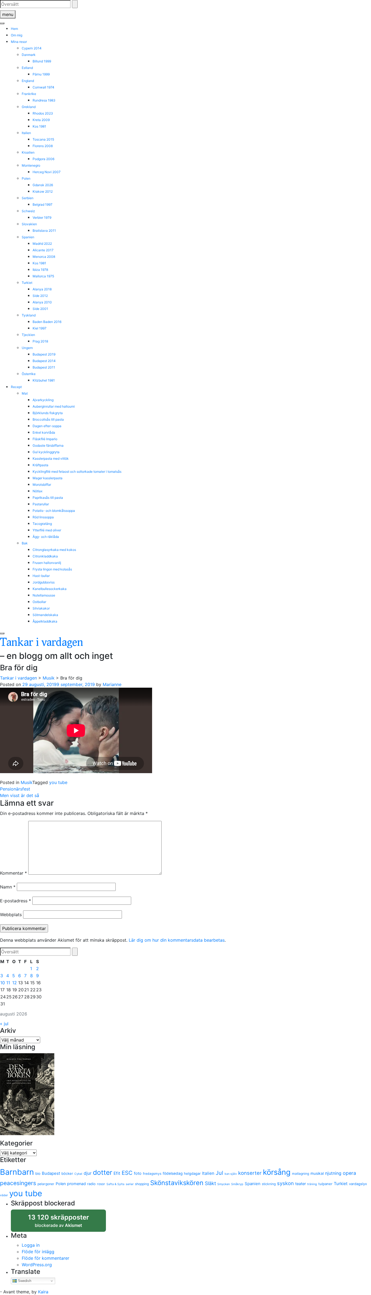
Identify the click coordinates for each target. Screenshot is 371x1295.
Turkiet (27, 283)
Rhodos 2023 (43, 113)
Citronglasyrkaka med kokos (54, 550)
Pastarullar (41, 504)
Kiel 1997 (39, 328)
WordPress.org (37, 1264)
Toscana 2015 (43, 139)
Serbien (27, 198)
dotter (102, 1172)
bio (37, 1173)
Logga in (31, 1245)
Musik (26, 782)
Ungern (27, 348)
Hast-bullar (41, 576)
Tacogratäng (42, 524)
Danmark (29, 55)
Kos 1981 (39, 126)
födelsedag (173, 1173)
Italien (26, 133)
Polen (26, 178)
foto (138, 1173)
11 (8, 982)
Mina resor (19, 42)
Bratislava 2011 (44, 230)
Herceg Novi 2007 (47, 172)
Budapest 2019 (44, 354)
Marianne (112, 684)
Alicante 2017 (43, 250)
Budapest (51, 1173)
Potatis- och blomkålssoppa (54, 511)
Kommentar (13, 873)
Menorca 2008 (44, 257)
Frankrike (29, 94)
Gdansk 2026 (43, 185)
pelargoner (45, 1184)
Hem (14, 29)
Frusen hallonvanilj (47, 563)
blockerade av (63, 1222)
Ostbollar (39, 602)
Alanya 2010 (42, 302)
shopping (142, 1184)
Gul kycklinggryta (46, 452)
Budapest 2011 (44, 367)
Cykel (78, 1174)
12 (14, 982)
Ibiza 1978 (40, 270)
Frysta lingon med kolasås (52, 569)
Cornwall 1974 (43, 87)
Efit (117, 1173)
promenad (76, 1183)
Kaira (43, 1291)
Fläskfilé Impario (45, 439)
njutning (333, 1173)
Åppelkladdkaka (45, 621)
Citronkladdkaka (45, 556)
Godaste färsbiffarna (48, 445)
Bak (25, 543)
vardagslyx (358, 1184)
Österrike (29, 374)
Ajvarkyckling (43, 400)
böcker (67, 1173)
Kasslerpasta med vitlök (51, 458)
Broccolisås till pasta (48, 419)
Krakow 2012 (43, 191)
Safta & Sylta (115, 1184)
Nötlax (37, 491)
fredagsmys (152, 1174)
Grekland (29, 107)
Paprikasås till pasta (48, 498)
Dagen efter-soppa (47, 426)
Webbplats (11, 914)
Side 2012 (40, 296)
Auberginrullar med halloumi (54, 406)
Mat (25, 393)
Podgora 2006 (43, 159)
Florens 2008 (43, 146)
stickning (269, 1184)
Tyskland (29, 315)
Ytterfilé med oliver (47, 530)
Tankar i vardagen (41, 641)
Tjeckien (28, 335)
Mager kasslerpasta (47, 478)
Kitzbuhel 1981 (44, 380)
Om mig (16, 35)
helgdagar (192, 1173)
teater (300, 1183)
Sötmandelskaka (45, 615)
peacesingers (18, 1183)
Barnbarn (17, 1172)
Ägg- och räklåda (46, 537)
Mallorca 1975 (43, 276)
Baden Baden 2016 (47, 322)
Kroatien (28, 152)
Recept (16, 387)
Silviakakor (41, 608)
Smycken (223, 1184)
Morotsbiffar (42, 485)
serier (130, 1184)
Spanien (28, 237)
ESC (127, 1172)
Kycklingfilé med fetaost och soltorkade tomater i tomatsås (77, 471)
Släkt (210, 1183)
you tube (58, 782)
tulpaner (325, 1184)
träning (312, 1184)
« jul (4, 1023)
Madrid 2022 (42, 244)
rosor (101, 1184)
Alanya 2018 (42, 289)
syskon (285, 1183)
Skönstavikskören (176, 1183)
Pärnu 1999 (41, 74)
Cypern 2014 (32, 48)
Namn (7, 887)
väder (4, 1195)
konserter (250, 1173)
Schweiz (28, 211)
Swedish (24, 1281)
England (28, 81)
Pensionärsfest (15, 789)
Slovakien (29, 224)
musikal (317, 1173)
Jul (219, 1173)
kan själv (231, 1174)
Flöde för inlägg (38, 1251)
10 (2, 982)
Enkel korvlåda (44, 432)
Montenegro (31, 165)
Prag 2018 (40, 341)
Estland (27, 68)
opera (349, 1173)
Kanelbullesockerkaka (50, 589)
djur (88, 1173)
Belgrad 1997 (42, 204)
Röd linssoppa (43, 517)
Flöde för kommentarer (45, 1258)
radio (91, 1184)
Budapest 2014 (44, 361)
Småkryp (237, 1184)
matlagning (300, 1174)
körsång (277, 1172)
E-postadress (15, 900)
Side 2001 (40, 309)
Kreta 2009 (41, 120)
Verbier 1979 (42, 217)
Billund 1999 (42, 61)
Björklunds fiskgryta (48, 413)
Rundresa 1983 (44, 100)
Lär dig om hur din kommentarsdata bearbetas (177, 940)
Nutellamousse (44, 595)
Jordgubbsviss (44, 582)
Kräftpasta (40, 465)
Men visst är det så (19, 795)
